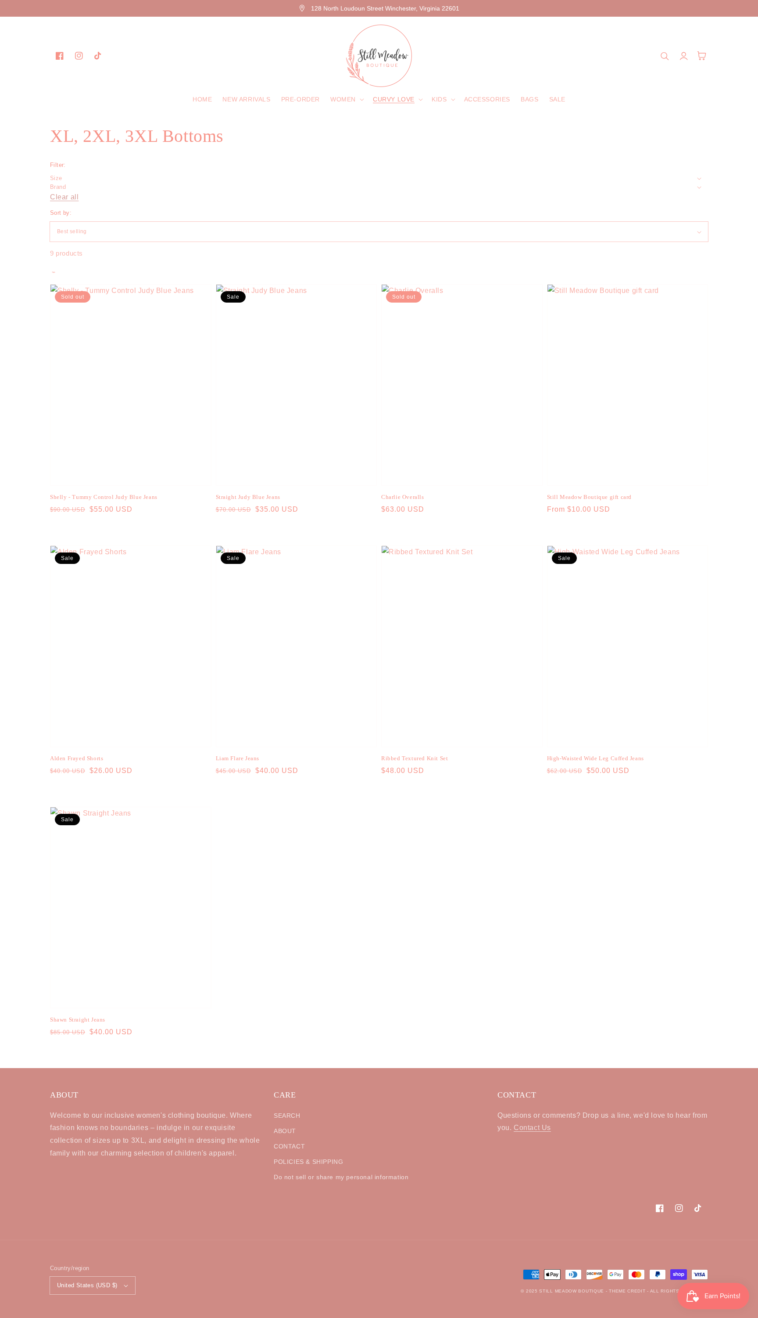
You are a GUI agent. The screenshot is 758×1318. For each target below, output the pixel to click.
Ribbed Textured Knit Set (414, 758)
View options (130, 466)
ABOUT (285, 1130)
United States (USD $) (87, 1285)
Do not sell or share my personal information (341, 1177)
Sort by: (61, 212)
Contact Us (532, 1127)
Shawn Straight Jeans (77, 1019)
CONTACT (289, 1146)
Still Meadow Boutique (571, 1291)
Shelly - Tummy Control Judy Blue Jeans (103, 497)
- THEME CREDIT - (628, 1291)
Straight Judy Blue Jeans (248, 497)
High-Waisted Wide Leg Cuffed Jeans (595, 758)
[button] (346, 99)
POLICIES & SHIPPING (308, 1161)
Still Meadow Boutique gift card (589, 497)
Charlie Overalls (402, 497)
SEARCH (287, 1115)
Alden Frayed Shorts (76, 758)
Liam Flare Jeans (238, 758)
